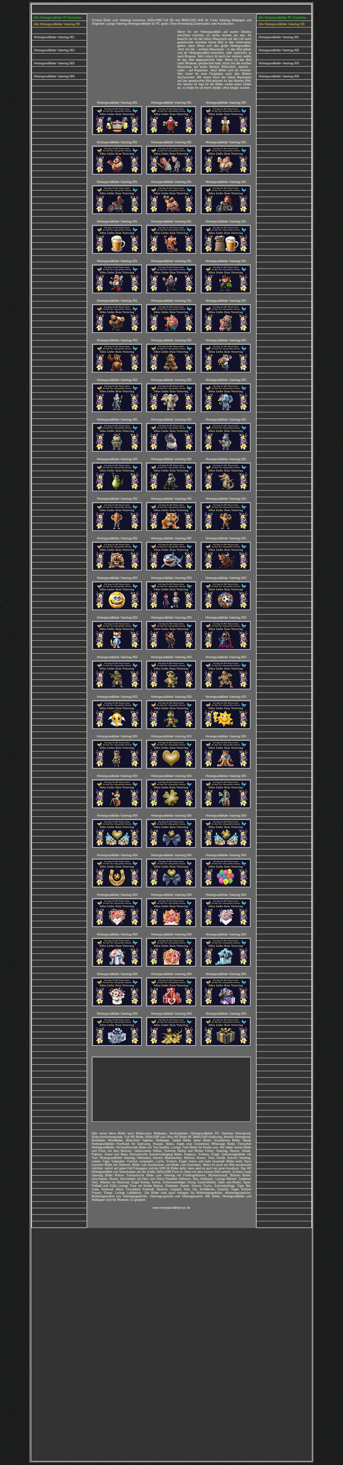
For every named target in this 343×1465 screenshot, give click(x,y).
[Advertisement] (133, 62)
